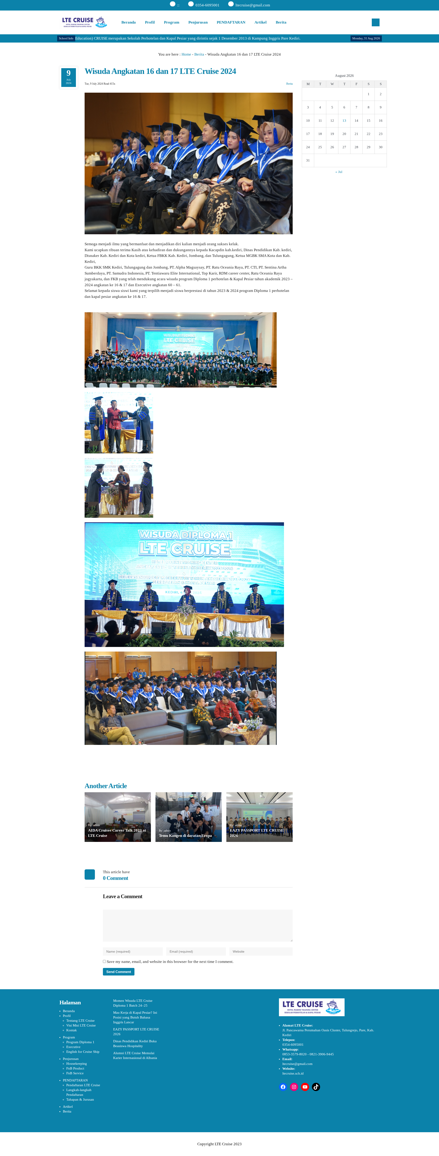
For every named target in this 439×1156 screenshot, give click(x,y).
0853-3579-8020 (294, 1054)
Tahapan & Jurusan (80, 1099)
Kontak (71, 1030)
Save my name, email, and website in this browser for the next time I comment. (170, 961)
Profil (150, 22)
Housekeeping (76, 1063)
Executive (73, 1047)
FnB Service (75, 1073)
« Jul (338, 172)
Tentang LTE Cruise (80, 1020)
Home (186, 54)
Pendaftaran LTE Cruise (83, 1085)
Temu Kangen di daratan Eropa (185, 835)
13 (344, 120)
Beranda (128, 22)
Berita (281, 22)
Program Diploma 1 (80, 1042)
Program (171, 22)
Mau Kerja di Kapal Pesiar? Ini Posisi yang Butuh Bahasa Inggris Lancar (135, 1017)
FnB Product (75, 1068)
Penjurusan (198, 22)
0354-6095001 (207, 5)
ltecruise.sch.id (293, 1073)
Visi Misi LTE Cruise (81, 1025)
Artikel (260, 22)
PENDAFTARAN (231, 22)
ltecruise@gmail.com (253, 5)
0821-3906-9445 (322, 1054)
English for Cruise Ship (82, 1052)
